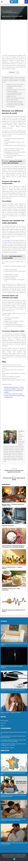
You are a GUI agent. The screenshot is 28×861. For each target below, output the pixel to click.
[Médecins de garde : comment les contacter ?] (14, 702)
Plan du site (3, 723)
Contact (2, 725)
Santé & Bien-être (5, 14)
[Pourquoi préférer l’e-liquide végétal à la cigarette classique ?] (14, 656)
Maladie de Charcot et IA (8, 525)
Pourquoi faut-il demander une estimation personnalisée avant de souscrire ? (11, 377)
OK (14, 859)
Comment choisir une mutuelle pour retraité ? (12, 364)
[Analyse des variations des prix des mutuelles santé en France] (14, 763)
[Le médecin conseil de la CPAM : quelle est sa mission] (14, 680)
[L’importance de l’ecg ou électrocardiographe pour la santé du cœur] (14, 633)
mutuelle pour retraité (15, 130)
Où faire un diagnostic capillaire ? (7, 747)
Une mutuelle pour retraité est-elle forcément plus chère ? (13, 370)
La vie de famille (5, 240)
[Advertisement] (14, 39)
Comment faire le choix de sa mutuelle (13, 393)
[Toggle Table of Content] (16, 72)
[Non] (26, 857)
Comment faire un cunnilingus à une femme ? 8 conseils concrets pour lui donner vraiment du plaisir (13, 820)
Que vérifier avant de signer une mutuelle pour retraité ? (14, 380)
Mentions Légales (4, 720)
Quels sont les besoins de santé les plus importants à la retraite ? (13, 367)
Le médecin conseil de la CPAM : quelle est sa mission (13, 689)
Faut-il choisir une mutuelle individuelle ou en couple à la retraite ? (14, 374)
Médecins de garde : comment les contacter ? (11, 712)
